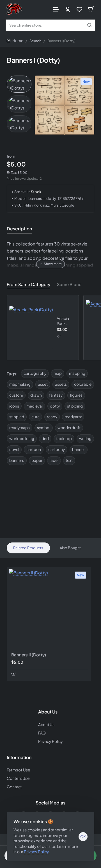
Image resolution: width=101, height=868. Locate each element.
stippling (75, 406)
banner (78, 449)
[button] (50, 264)
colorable (82, 384)
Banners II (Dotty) (28, 654)
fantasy (56, 395)
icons (14, 406)
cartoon (33, 449)
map (58, 373)
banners (16, 460)
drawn (36, 395)
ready (52, 416)
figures (76, 395)
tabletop (64, 438)
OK (83, 836)
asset (43, 384)
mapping (77, 373)
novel (14, 449)
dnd (45, 438)
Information (19, 757)
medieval (34, 406)
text (69, 460)
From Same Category (28, 284)
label (54, 460)
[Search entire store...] (89, 25)
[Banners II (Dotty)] (49, 609)
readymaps (19, 427)
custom (16, 395)
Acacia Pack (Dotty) (63, 321)
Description (19, 228)
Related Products (28, 548)
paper (36, 460)
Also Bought (70, 548)
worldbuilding (21, 438)
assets (61, 384)
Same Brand (69, 284)
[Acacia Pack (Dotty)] (31, 327)
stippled (16, 416)
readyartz (73, 416)
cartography (35, 373)
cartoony (56, 449)
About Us (48, 712)
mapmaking (20, 384)
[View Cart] (91, 9)
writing (85, 438)
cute (35, 416)
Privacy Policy (36, 851)
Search (35, 41)
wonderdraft (69, 427)
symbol (43, 427)
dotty (55, 406)
